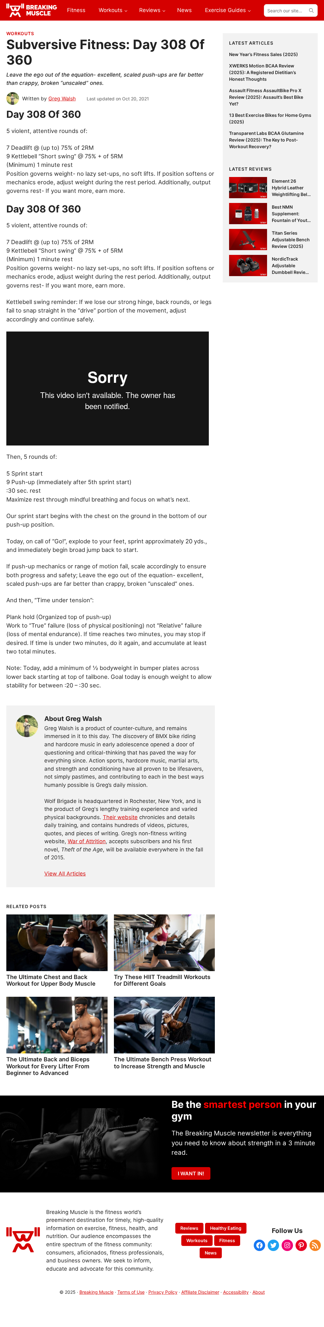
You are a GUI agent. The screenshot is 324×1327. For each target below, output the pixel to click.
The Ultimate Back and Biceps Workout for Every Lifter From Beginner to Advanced (48, 1066)
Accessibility (236, 1292)
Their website (120, 817)
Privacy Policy (163, 1292)
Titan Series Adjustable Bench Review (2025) (291, 239)
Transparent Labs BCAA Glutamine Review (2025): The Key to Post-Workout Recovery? (266, 139)
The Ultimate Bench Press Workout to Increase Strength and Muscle (162, 1063)
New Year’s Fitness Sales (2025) (263, 54)
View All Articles (65, 873)
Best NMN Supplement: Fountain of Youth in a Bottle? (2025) (291, 220)
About (258, 1292)
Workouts (20, 33)
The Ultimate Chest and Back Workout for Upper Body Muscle (51, 980)
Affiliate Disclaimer (200, 1292)
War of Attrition (87, 841)
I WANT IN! (191, 1173)
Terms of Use (131, 1292)
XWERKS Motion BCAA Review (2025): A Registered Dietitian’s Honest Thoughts (262, 72)
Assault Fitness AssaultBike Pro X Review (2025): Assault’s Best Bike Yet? (266, 97)
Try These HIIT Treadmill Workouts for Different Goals (162, 980)
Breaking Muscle (96, 1292)
